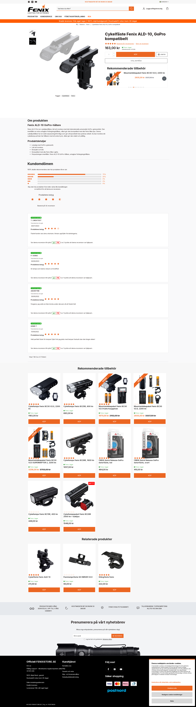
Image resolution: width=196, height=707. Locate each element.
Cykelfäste (65, 96)
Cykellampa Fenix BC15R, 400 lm (43, 514)
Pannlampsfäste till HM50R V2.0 (77, 577)
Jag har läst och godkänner (99, 639)
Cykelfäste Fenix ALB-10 (39, 577)
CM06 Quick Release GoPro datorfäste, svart (146, 461)
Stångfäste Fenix (106, 577)
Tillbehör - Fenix (84, 24)
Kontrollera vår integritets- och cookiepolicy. (166, 682)
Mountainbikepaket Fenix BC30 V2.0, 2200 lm (148, 407)
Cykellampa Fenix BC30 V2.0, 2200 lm (44, 407)
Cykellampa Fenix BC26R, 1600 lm (78, 460)
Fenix (73, 96)
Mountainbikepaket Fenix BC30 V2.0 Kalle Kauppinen (113, 407)
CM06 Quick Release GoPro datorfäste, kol (111, 461)
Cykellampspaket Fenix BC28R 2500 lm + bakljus (77, 515)
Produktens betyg (46, 195)
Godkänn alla (172, 688)
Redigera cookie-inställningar (172, 694)
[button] (108, 78)
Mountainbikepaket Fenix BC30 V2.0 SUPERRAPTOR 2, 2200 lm (144, 73)
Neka (172, 701)
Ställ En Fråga (136, 61)
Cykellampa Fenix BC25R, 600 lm (78, 406)
